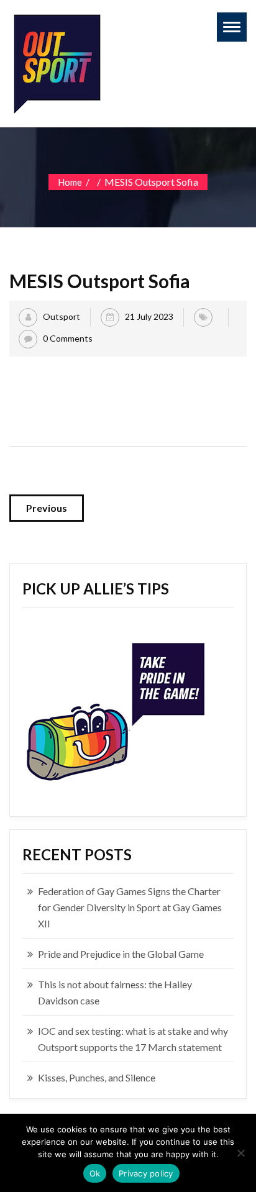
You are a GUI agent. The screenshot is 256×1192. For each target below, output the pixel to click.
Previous (46, 508)
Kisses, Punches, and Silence (96, 1077)
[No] (240, 1153)
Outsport (61, 316)
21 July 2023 (149, 316)
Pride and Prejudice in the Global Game (121, 954)
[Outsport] (56, 61)
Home (70, 182)
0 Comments (68, 338)
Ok (95, 1173)
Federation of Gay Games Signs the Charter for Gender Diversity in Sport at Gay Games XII (130, 907)
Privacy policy (146, 1173)
